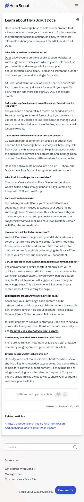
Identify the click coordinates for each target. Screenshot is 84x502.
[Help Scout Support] (17, 5)
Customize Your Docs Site (34, 182)
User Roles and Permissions (38, 158)
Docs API (66, 250)
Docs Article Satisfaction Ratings (25, 170)
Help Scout (27, 491)
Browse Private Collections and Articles (29, 314)
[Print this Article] (77, 20)
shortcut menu (46, 267)
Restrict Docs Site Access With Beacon (34, 330)
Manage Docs (13, 474)
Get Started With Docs (19, 469)
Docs (8, 57)
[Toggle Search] (75, 447)
